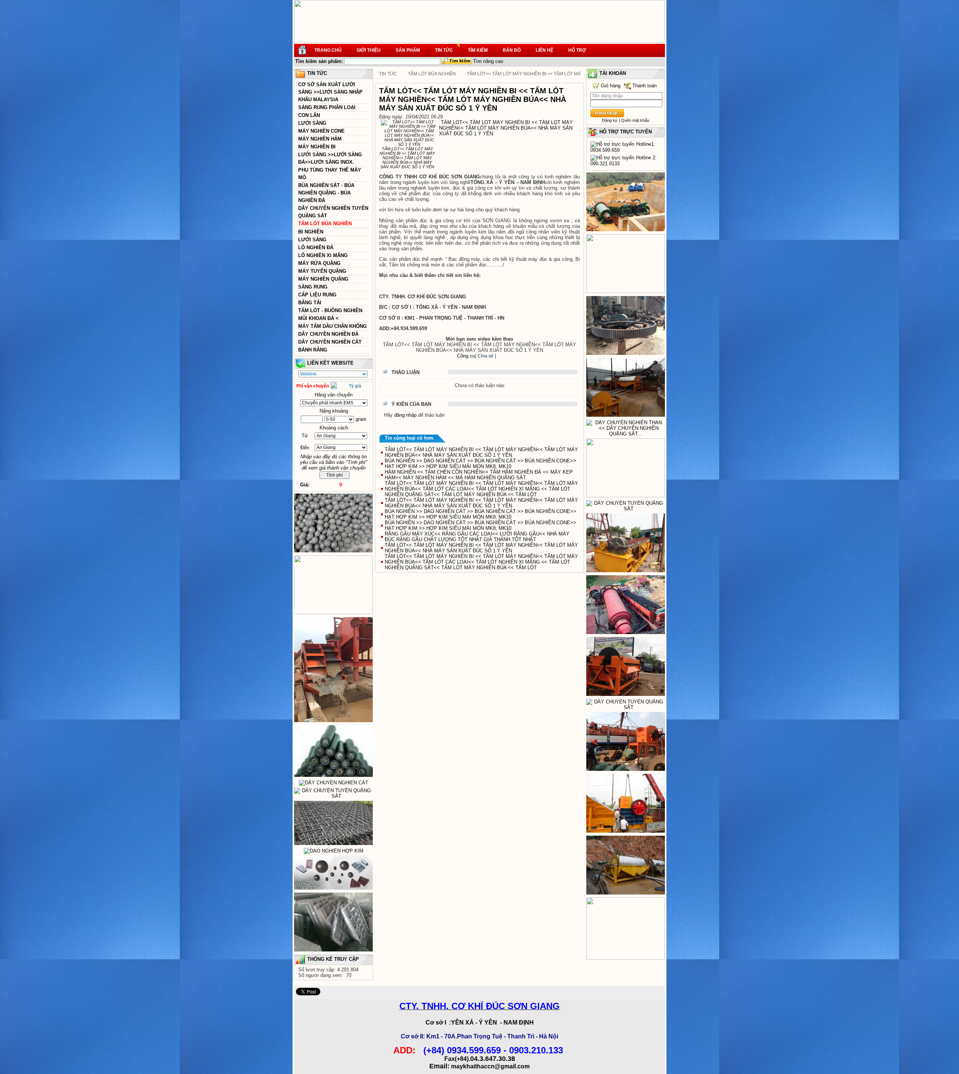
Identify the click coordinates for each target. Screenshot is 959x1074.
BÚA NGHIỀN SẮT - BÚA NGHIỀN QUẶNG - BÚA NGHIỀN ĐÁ (326, 192)
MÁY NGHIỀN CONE (321, 131)
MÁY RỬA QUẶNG (319, 263)
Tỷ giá (355, 386)
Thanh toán (644, 85)
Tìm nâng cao (488, 61)
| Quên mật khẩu (634, 120)
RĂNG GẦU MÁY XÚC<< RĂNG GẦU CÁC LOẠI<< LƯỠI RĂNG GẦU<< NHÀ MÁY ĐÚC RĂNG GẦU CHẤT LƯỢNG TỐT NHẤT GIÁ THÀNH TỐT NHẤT (477, 536)
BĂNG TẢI (309, 302)
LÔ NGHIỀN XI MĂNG (323, 255)
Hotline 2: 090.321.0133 (623, 160)
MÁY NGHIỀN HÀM (320, 139)
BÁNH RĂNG (312, 350)
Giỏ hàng (610, 85)
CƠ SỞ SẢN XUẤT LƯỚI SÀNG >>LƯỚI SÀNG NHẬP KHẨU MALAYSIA (330, 92)
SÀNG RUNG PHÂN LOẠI (327, 107)
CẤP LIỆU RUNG (317, 295)
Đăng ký (609, 120)
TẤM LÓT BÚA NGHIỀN (325, 223)
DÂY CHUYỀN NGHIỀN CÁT (329, 342)
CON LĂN (309, 115)
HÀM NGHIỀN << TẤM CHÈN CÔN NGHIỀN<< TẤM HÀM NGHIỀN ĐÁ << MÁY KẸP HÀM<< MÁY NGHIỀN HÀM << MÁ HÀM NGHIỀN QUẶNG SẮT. (479, 474)
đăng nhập (405, 415)
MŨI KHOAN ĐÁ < (318, 318)
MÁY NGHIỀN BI (317, 147)
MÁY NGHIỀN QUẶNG (323, 279)
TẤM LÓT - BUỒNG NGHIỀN (330, 310)
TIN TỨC (388, 73)
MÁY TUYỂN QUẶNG (322, 271)
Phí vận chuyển (312, 386)
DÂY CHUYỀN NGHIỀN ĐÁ (328, 334)
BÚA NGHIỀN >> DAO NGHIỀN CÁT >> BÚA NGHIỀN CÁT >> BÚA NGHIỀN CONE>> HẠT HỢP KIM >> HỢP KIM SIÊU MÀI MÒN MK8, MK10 (480, 463)
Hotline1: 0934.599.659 (622, 147)
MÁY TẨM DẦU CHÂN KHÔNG (332, 326)
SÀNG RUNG (312, 287)
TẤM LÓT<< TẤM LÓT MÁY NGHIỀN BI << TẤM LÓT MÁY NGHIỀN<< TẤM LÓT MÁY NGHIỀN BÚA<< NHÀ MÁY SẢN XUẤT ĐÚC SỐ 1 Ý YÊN (481, 452)
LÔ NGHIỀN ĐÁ (315, 247)
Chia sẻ (485, 356)
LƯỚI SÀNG (312, 123)
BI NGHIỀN (310, 232)
